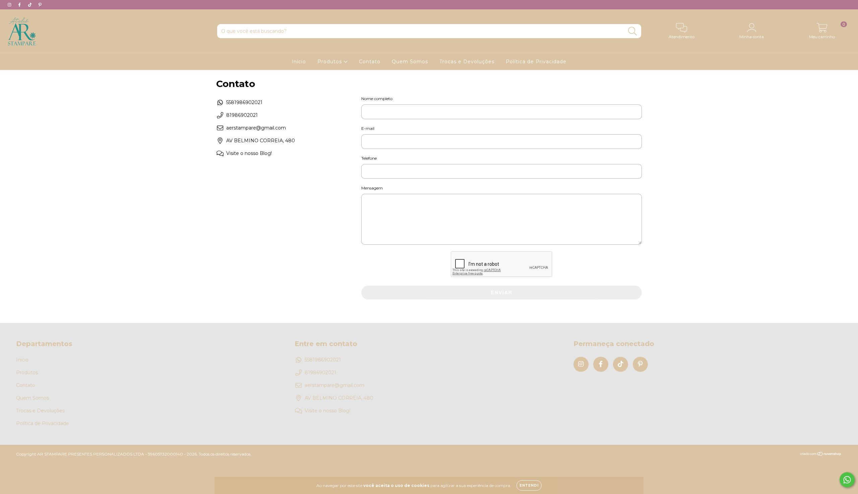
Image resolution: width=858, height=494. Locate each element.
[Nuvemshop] (821, 454)
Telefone (369, 158)
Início (299, 62)
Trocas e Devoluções (466, 62)
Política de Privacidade (536, 62)
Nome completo (376, 98)
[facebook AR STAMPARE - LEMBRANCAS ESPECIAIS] (20, 5)
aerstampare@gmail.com (256, 128)
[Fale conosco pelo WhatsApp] (847, 479)
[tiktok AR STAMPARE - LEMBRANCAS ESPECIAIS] (30, 5)
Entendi (529, 485)
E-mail (367, 128)
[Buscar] (632, 31)
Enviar (501, 292)
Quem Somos (410, 62)
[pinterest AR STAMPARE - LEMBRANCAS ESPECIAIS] (40, 5)
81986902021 (242, 115)
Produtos (330, 62)
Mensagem (372, 187)
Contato (369, 62)
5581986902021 (244, 102)
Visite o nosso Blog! (249, 153)
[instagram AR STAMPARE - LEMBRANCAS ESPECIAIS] (10, 5)
